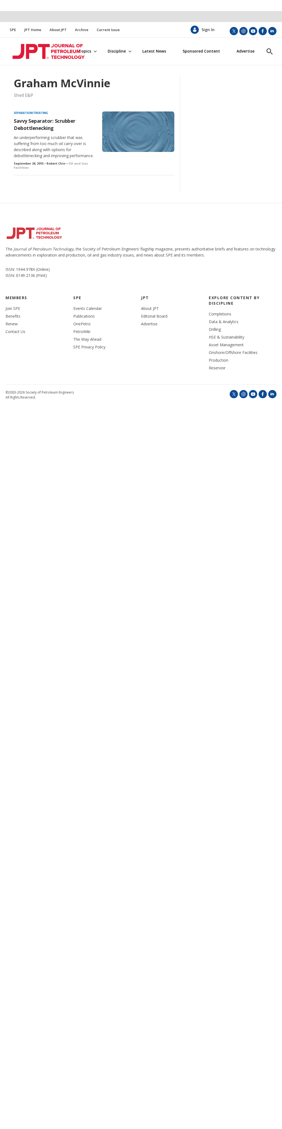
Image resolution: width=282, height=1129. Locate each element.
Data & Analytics (223, 321)
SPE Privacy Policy (89, 347)
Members (16, 297)
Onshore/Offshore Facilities (233, 352)
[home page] (40, 51)
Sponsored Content (201, 51)
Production (218, 360)
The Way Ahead (87, 339)
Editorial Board (154, 316)
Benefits (13, 316)
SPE (13, 30)
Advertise (245, 51)
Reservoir (217, 368)
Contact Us (15, 331)
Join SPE (13, 308)
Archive (81, 30)
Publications (84, 316)
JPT (145, 297)
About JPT (58, 30)
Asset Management (226, 344)
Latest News (154, 51)
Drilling (215, 329)
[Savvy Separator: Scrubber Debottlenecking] (138, 131)
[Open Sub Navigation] (95, 51)
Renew (12, 323)
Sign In (208, 30)
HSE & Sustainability (226, 337)
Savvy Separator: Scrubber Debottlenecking (44, 124)
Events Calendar (87, 308)
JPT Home (32, 30)
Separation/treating (31, 113)
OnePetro (82, 323)
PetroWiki (81, 331)
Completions (220, 314)
